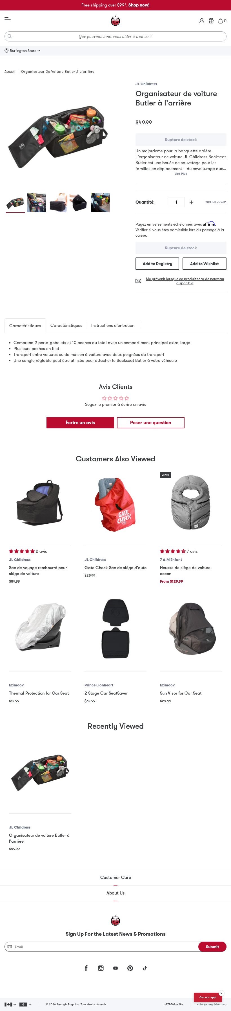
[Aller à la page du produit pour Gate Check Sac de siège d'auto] (115, 503)
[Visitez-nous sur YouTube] (115, 968)
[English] (11, 1004)
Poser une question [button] (150, 422)
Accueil (10, 72)
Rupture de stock (181, 139)
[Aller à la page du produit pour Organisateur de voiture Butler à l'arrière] (40, 771)
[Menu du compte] (201, 21)
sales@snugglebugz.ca (211, 1004)
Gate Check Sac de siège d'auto (115, 567)
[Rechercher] (10, 36)
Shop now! (139, 5)
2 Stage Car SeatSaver (106, 693)
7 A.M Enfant (171, 560)
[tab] (25, 325)
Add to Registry (157, 263)
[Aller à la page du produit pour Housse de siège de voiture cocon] (191, 503)
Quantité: (145, 202)
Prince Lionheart (99, 685)
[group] (58, 134)
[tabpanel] (115, 352)
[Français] (25, 1004)
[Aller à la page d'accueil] (115, 21)
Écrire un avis (80, 422)
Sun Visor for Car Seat (180, 693)
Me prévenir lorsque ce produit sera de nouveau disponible (185, 281)
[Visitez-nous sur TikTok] (145, 968)
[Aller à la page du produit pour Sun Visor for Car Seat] (191, 629)
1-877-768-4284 (173, 1004)
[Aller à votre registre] (211, 21)
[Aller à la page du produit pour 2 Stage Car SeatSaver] (115, 629)
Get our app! (207, 997)
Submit (212, 946)
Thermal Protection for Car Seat (39, 693)
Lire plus (181, 174)
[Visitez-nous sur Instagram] (101, 968)
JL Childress (146, 84)
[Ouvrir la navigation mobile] (8, 20)
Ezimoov (16, 685)
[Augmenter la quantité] (191, 202)
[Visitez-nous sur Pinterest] (130, 968)
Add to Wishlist (204, 263)
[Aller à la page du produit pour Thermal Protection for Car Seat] (40, 629)
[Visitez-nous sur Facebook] (86, 968)
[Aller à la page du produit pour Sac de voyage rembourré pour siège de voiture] (40, 503)
